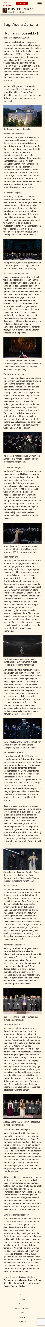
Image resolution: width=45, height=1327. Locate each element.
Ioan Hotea (28, 1283)
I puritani (18, 1283)
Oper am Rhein (27, 92)
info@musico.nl (8, 3)
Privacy (22, 1299)
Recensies (17, 1277)
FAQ (22, 1313)
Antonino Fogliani (19, 1280)
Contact (22, 1295)
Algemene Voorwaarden (22, 1308)
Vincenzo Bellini (17, 1286)
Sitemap (22, 1317)
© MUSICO (22, 1321)
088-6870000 (7, 5)
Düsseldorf (8, 1283)
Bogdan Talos (34, 1280)
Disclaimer (22, 1304)
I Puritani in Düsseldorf (20, 33)
